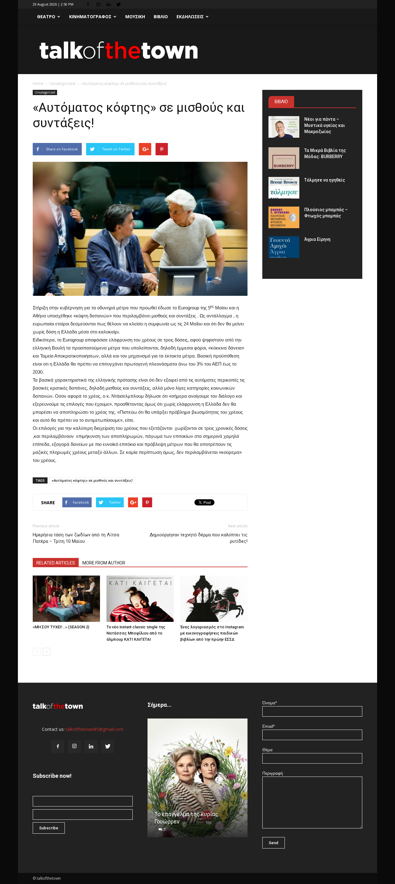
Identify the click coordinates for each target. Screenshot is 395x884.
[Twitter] (118, 4)
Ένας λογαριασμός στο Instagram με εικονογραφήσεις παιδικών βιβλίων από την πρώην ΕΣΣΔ (212, 633)
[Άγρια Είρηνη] (283, 247)
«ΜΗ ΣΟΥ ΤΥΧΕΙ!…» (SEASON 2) (61, 627)
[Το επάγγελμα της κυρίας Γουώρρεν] (197, 780)
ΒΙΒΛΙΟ (161, 16)
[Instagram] (98, 4)
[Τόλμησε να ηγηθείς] (283, 188)
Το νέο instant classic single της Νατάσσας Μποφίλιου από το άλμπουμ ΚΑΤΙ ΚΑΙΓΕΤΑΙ (135, 633)
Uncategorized (62, 83)
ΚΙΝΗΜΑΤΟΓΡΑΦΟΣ (90, 16)
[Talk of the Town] (198, 50)
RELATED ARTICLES (55, 562)
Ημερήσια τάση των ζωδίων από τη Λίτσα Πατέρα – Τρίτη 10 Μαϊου (76, 538)
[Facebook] (88, 4)
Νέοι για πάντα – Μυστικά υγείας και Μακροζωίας (324, 125)
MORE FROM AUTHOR (103, 562)
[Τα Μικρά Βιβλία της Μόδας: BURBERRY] (283, 158)
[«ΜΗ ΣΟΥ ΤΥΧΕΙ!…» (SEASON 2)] (66, 599)
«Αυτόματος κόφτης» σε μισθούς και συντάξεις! (92, 480)
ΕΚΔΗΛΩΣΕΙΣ (190, 16)
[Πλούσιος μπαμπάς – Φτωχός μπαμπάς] (283, 217)
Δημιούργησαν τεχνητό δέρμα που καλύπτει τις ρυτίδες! (198, 538)
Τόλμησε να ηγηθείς (324, 180)
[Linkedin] (108, 4)
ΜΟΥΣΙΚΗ (135, 16)
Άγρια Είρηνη (317, 239)
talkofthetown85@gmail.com (94, 729)
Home (38, 83)
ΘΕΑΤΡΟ (46, 16)
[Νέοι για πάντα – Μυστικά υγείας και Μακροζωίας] (283, 127)
